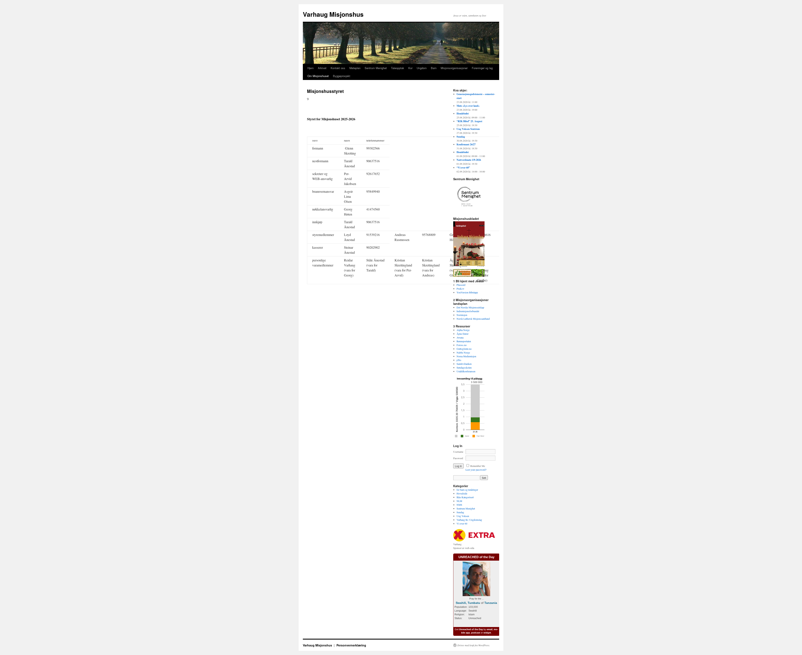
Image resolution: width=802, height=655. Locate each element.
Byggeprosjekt (341, 76)
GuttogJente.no (464, 348)
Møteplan (354, 68)
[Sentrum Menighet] (469, 211)
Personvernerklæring (351, 645)
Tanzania (490, 602)
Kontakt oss (338, 68)
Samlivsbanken (464, 363)
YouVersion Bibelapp (467, 292)
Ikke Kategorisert (465, 497)
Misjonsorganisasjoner (454, 68)
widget (487, 632)
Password (458, 458)
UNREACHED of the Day (476, 557)
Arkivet (322, 68)
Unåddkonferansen (466, 371)
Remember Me (477, 465)
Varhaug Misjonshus (333, 14)
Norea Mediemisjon (466, 356)
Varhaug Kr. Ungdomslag (469, 519)
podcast (475, 632)
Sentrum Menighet (376, 68)
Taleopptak (397, 68)
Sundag (460, 512)
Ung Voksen (463, 516)
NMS (459, 504)
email (489, 629)
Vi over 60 (462, 523)
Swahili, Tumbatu (468, 602)
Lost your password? (476, 469)
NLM (459, 501)
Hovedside (462, 493)
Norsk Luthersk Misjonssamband (473, 318)
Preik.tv (460, 288)
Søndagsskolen (464, 367)
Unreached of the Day (471, 629)
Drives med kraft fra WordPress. (473, 645)
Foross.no (462, 345)
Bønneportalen (464, 341)
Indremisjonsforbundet (468, 311)
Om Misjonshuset (318, 76)
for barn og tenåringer (467, 489)
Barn (434, 68)
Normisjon (462, 315)
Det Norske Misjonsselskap (470, 307)
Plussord (461, 284)
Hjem (310, 68)
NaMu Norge (463, 352)
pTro (459, 360)
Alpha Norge (463, 330)
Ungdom (422, 68)
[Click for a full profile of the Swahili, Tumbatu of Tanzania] (476, 595)
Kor (410, 68)
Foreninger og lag (482, 68)
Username (458, 451)
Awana (460, 337)
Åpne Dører (462, 333)
